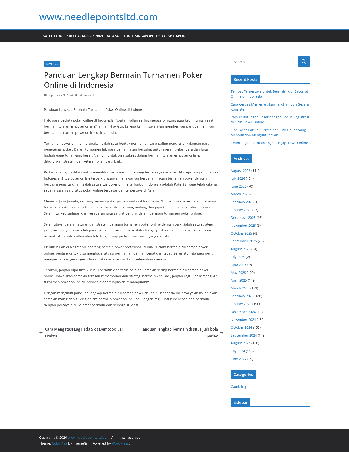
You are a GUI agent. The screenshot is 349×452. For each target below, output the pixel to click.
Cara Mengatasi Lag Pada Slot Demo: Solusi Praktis (84, 333)
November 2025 (243, 225)
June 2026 (238, 186)
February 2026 (242, 202)
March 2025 (240, 288)
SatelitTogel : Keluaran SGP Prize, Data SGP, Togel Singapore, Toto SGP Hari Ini (114, 36)
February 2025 (242, 296)
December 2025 (243, 217)
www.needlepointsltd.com (98, 16)
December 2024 (243, 311)
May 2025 (238, 272)
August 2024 (240, 343)
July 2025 (238, 257)
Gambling (52, 64)
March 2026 (240, 194)
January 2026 (241, 209)
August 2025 (240, 249)
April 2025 (239, 280)
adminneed (86, 95)
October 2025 (241, 233)
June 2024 (238, 358)
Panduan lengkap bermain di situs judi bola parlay (179, 333)
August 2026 (240, 170)
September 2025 (244, 241)
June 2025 (238, 264)
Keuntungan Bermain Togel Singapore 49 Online (269, 142)
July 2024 (238, 351)
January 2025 (241, 304)
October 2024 (241, 327)
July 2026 (238, 178)
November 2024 (243, 319)
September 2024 (244, 335)
